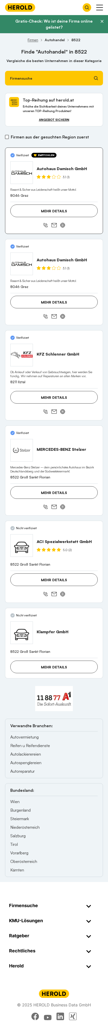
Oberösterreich (23, 861)
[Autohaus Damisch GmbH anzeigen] (21, 172)
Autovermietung (24, 737)
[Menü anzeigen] (99, 7)
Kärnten (17, 869)
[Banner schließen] (102, 21)
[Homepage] (20, 7)
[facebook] (35, 1016)
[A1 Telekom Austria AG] (54, 698)
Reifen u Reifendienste (30, 745)
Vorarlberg (19, 852)
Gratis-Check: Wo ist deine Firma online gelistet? (54, 24)
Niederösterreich (25, 827)
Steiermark (19, 818)
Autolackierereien (25, 754)
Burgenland (20, 810)
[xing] (73, 1016)
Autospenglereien (25, 762)
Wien (15, 801)
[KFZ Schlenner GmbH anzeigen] (21, 355)
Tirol (14, 844)
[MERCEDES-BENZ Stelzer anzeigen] (21, 450)
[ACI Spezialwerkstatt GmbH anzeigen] (21, 545)
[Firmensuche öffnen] (87, 7)
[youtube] (47, 1016)
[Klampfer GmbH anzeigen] (21, 632)
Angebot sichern (54, 120)
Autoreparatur (22, 771)
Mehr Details (54, 211)
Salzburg (18, 835)
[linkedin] (60, 1016)
